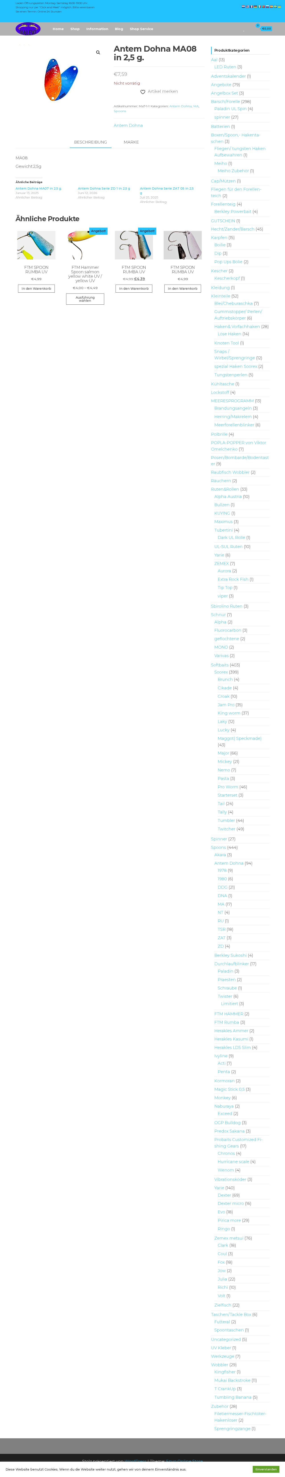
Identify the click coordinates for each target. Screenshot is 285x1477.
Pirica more (229, 1220)
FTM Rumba (226, 1022)
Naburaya (224, 1106)
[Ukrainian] (280, 6)
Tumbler (226, 820)
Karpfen (219, 237)
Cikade (225, 688)
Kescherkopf (227, 278)
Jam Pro (226, 704)
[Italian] (260, 6)
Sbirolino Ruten (226, 606)
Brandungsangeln (233, 408)
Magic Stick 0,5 (229, 1089)
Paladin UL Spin (230, 108)
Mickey (225, 761)
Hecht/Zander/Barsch (232, 229)
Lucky (224, 730)
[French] (252, 6)
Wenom (226, 1170)
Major (223, 753)
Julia (222, 1279)
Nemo (224, 770)
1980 (222, 878)
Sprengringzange (232, 1428)
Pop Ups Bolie (228, 261)
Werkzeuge (222, 1356)
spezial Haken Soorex (235, 366)
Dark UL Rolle (231, 537)
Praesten (227, 979)
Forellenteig (223, 204)
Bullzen (222, 504)
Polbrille (219, 434)
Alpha (220, 622)
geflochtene (226, 638)
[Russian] (268, 6)
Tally (222, 812)
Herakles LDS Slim (232, 1047)
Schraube (227, 988)
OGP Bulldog (227, 1122)
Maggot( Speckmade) (240, 738)
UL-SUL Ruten (228, 546)
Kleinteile (220, 296)
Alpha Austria (228, 496)
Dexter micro (231, 1203)
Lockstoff (220, 392)
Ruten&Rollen (225, 489)
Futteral (222, 1321)
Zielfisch (222, 1305)
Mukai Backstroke (232, 1380)
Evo (221, 1212)
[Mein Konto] (249, 28)
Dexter (224, 1195)
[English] (248, 6)
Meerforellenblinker (234, 425)
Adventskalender (228, 76)
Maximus (223, 521)
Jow (222, 1270)
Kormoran (224, 1080)
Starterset (227, 795)
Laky (222, 721)
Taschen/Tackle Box (231, 1314)
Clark (223, 1245)
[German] (256, 6)
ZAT (222, 937)
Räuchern (221, 480)
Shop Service (141, 29)
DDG (223, 887)
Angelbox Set (224, 93)
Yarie (219, 555)
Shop (75, 29)
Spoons (120, 111)
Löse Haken (229, 334)
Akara (220, 854)
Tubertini (223, 530)
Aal (214, 59)
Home (58, 29)
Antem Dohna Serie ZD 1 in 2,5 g (104, 188)
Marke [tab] (131, 142)
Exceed (225, 1113)
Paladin (225, 971)
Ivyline (221, 1056)
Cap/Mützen (223, 181)
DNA (222, 895)
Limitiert (229, 1003)
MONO (221, 647)
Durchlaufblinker (231, 963)
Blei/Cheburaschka (233, 303)
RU (221, 921)
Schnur (218, 614)
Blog (119, 29)
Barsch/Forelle (225, 101)
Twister (225, 996)
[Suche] (238, 28)
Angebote (221, 84)
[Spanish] (272, 6)
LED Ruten (225, 67)
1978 (222, 870)
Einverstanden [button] (266, 1469)
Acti (222, 1063)
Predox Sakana (229, 1131)
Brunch (225, 679)
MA (196, 106)
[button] (98, 53)
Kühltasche (222, 384)
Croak (224, 696)
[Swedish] (276, 6)
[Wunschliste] (244, 28)
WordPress (136, 1461)
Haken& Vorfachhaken (237, 326)
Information (97, 29)
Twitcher (226, 829)
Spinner (219, 839)
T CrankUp (225, 1388)
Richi (223, 1287)
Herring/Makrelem (233, 416)
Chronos (226, 1153)
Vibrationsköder (230, 1179)
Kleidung (220, 287)
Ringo (224, 1228)
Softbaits (220, 665)
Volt (221, 1295)
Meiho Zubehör (233, 170)
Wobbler (219, 1364)
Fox (221, 1262)
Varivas (221, 655)
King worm (229, 713)
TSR (222, 929)
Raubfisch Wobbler (230, 472)
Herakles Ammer (231, 1030)
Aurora (224, 571)
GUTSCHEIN (223, 221)
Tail (221, 803)
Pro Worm (228, 787)
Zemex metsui (228, 1238)
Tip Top (225, 587)
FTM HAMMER (228, 1014)
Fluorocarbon (227, 630)
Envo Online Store (184, 1461)
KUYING (222, 513)
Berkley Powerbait (232, 211)
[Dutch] (244, 6)
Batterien (220, 126)
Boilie (220, 245)
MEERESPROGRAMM (232, 401)
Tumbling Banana (233, 1397)
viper (223, 596)
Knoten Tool (226, 343)
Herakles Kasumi (231, 1039)
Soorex (221, 672)
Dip (218, 253)
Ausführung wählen (85, 299)
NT (220, 912)
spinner (222, 117)
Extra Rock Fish (233, 579)
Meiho (220, 163)
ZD (221, 946)
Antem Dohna (180, 106)
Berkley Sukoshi (230, 955)
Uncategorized (226, 1339)
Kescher (219, 271)
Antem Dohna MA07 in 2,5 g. (39, 188)
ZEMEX (221, 563)
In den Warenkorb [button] (36, 289)
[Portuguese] (264, 6)
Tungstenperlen (230, 374)
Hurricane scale (233, 1161)
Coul (222, 1253)
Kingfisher (225, 1372)
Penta (224, 1071)
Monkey (222, 1097)
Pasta (223, 778)
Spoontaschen (229, 1330)
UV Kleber (221, 1347)
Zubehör (219, 1406)
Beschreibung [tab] (90, 142)
